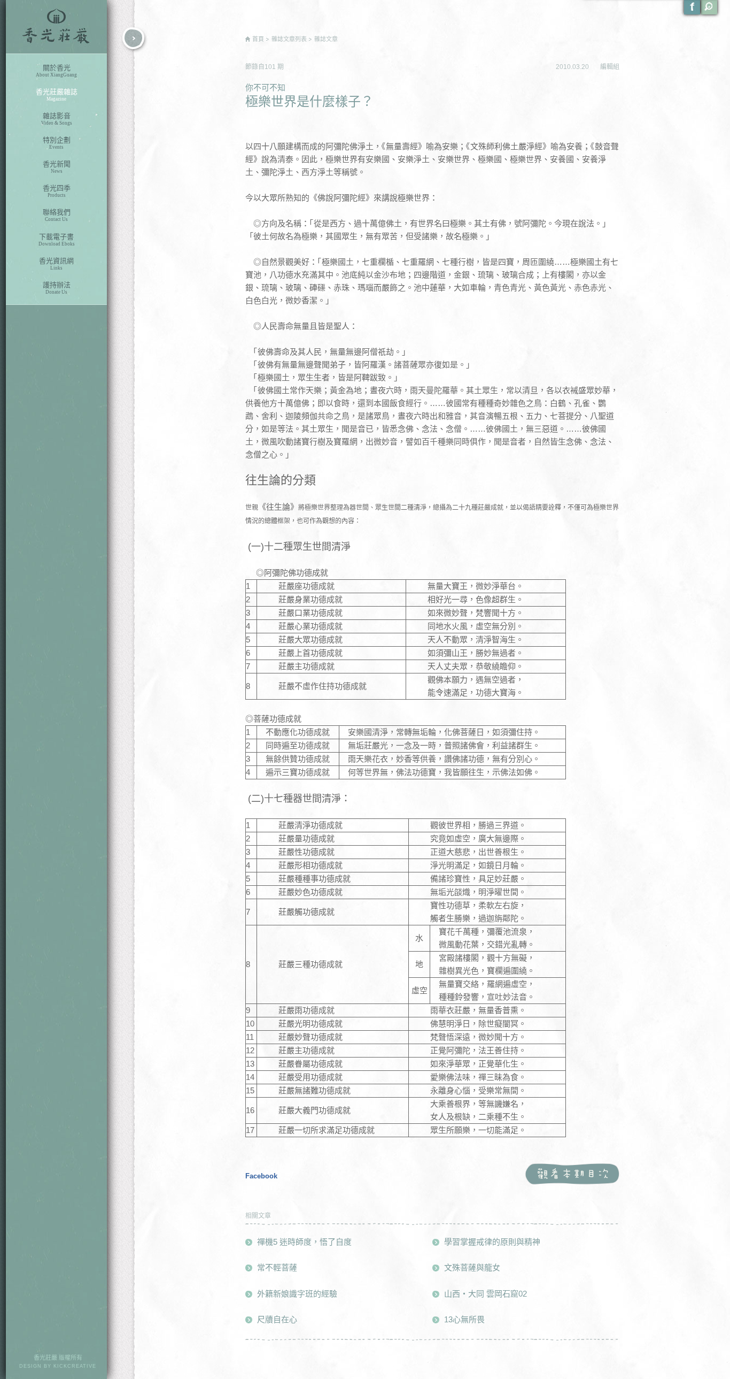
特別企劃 (57, 143)
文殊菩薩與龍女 (472, 1267)
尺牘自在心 (277, 1319)
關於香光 (56, 71)
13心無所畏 (464, 1319)
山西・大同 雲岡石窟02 (485, 1293)
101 (271, 67)
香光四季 (57, 191)
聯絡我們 (57, 215)
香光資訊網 (56, 264)
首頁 (258, 39)
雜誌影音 (56, 119)
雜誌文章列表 (289, 39)
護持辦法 (57, 288)
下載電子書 (56, 240)
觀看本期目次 (572, 1174)
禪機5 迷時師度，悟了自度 (304, 1241)
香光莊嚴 (56, 26)
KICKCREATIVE (74, 1366)
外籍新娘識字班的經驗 (297, 1293)
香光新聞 (57, 167)
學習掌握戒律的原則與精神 (492, 1241)
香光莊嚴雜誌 (56, 95)
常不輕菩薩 (277, 1267)
